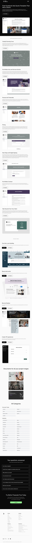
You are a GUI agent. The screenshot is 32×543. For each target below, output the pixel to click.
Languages (9, 522)
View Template (16, 388)
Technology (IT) (18, 448)
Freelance (18, 433)
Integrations (9, 521)
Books (8, 529)
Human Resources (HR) (5, 435)
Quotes (4, 411)
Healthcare (18, 435)
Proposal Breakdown (10, 526)
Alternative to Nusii (20, 528)
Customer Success (19, 426)
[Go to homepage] (5, 1)
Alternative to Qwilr (20, 526)
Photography (18, 439)
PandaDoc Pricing (26, 529)
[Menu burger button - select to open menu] (28, 1)
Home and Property (5, 437)
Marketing (4, 439)
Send (8, 515)
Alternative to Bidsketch (21, 527)
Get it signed (9, 517)
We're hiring (20, 514)
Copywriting (4, 424)
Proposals (4, 409)
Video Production (5, 450)
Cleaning (18, 422)
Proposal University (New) (10, 527)
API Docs (19, 519)
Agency (18, 420)
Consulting (18, 424)
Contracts (18, 409)
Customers (20, 515)
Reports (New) (9, 528)
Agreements (4, 422)
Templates (9, 520)
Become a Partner (20, 516)
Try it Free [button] (4, 247)
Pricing (8, 519)
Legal (17, 437)
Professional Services (19, 441)
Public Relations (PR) (5, 441)
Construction (4, 426)
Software (4, 448)
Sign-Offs (18, 413)
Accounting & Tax (5, 420)
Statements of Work (5, 413)
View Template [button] (5, 13)
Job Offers (4, 415)
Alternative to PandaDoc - (21, 529)
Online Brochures (19, 411)
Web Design (18, 450)
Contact (19, 517)
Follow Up (9, 516)
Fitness (4, 433)
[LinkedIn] (3, 538)
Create (8, 514)
